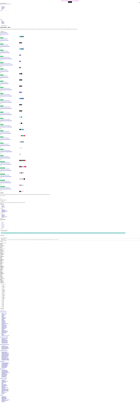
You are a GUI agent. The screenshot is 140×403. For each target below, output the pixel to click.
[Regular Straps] (2, 280)
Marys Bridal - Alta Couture (5, 348)
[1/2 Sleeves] (2, 276)
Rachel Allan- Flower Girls (5, 355)
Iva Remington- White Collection (5, 372)
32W (46, 239)
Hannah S (3, 319)
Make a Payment (4, 210)
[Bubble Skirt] (2, 250)
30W (44, 239)
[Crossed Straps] (2, 254)
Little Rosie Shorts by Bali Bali (5, 359)
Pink (3, 296)
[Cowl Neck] (2, 270)
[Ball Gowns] (2, 247)
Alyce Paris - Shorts (4, 396)
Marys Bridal (3, 380)
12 (12, 239)
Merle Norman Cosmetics (5, 211)
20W (34, 239)
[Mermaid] (2, 274)
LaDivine (3, 383)
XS (50, 239)
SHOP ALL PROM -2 (4, 398)
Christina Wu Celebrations (5, 363)
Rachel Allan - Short (4, 25)
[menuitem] (71, 6)
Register (3, 8)
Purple (3, 293)
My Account (3, 214)
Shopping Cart (3, 7)
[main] (70, 109)
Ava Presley (3, 315)
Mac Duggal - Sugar (4, 357)
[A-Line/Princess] (2, 273)
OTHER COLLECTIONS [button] (3, 378)
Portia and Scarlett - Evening (5, 390)
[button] (2, 21)
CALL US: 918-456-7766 (3, 3)
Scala (2, 333)
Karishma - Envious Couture (5, 323)
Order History (3, 215)
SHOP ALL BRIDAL (4, 370)
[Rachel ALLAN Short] (3, 32)
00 (3, 239)
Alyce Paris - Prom (4, 314)
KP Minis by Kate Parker (5, 353)
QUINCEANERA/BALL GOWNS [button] (4, 344)
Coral (3, 301)
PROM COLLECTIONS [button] (3, 311)
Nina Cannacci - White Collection (6, 399)
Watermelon (4, 298)
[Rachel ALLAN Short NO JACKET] (5, 63)
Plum (3, 299)
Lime (3, 288)
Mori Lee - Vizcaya (4, 349)
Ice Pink (3, 295)
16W (30, 239)
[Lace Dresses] (2, 249)
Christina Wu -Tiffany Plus (5, 340)
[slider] (125, 232)
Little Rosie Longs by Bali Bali (5, 354)
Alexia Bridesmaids (4, 367)
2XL (57, 239)
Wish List (3, 6)
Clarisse (3, 316)
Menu (1, 19)
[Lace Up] (2, 255)
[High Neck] (2, 271)
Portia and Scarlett (4, 330)
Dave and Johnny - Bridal (5, 371)
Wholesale (3, 217)
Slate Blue (4, 291)
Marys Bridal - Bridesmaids (5, 365)
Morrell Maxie (3, 386)
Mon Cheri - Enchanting (4, 374)
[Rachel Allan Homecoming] (4, 156)
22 (19, 239)
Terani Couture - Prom (4, 392)
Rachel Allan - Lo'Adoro (4, 400)
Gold (3, 303)
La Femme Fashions (4, 325)
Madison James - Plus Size (5, 342)
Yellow (3, 285)
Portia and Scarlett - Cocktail (5, 389)
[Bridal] (3, 244)
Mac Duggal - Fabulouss (4, 341)
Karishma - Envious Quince (5, 347)
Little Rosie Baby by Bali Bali (5, 358)
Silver (3, 306)
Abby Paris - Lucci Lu (4, 313)
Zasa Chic (3, 393)
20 (18, 239)
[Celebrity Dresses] (2, 251)
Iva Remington (3, 320)
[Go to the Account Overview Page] (0, 5)
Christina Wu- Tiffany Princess (5, 352)
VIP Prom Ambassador (4, 216)
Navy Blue (4, 292)
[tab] (70, 311)
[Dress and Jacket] (2, 248)
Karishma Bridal (4, 376)
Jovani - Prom (3, 322)
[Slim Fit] (2, 275)
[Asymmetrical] (1, 267)
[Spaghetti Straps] (2, 281)
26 (22, 239)
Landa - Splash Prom (4, 384)
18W (32, 239)
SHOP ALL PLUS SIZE (5, 338)
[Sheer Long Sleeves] (2, 278)
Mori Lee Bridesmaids (4, 366)
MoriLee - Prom (3, 328)
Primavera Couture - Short (5, 331)
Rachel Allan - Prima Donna (5, 387)
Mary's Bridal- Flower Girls (5, 356)
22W (36, 239)
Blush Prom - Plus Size (4, 339)
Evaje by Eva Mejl (4, 382)
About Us (3, 209)
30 (25, 239)
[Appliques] (2, 260)
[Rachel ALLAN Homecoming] (5, 57)
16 (15, 239)
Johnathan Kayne (4, 321)
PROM (2, 222)
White (3, 307)
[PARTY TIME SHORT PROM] (5, 150)
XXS (48, 239)
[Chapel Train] (1, 268)
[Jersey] (1, 265)
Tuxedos (3, 227)
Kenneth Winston (4, 373)
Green (3, 287)
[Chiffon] (1, 264)
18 (16, 239)
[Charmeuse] (1, 263)
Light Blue (4, 290)
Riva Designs (3, 388)
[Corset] (2, 252)
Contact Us (3, 205)
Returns (3, 206)
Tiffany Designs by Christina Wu (5, 335)
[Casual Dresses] (3, 245)
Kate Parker (3, 324)
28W (42, 239)
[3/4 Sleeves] (2, 277)
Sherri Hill (3, 334)
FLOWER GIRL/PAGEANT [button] (4, 350)
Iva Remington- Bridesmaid (5, 364)
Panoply (3, 329)
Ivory (3, 302)
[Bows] (2, 261)
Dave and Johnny (4, 318)
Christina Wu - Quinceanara (5, 346)
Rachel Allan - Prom (4, 332)
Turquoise (4, 289)
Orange (3, 300)
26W (40, 239)
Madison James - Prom (4, 327)
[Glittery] (1, 257)
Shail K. (3, 391)
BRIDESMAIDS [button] (2, 361)
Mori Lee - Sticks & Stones (5, 385)
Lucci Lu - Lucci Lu (4, 326)
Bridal (2, 223)
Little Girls (3, 226)
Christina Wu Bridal (4, 375)
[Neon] (1, 258)
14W (28, 239)
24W (38, 239)
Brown (3, 304)
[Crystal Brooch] (2, 262)
